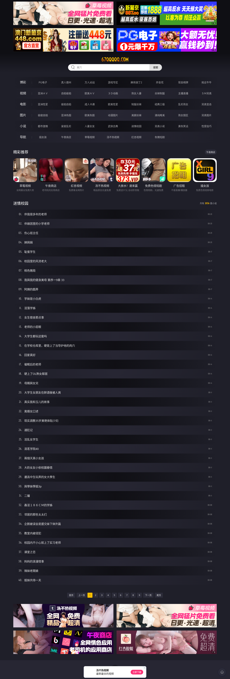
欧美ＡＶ (90, 93)
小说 (23, 126)
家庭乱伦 (66, 126)
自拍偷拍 (66, 93)
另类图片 (207, 115)
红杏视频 (136, 137)
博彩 (23, 82)
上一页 (81, 595)
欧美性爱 (113, 104)
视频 (23, 93)
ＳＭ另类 (207, 93)
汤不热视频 (113, 137)
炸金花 (160, 82)
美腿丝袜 (136, 115)
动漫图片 (113, 115)
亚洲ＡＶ (43, 93)
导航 (23, 137)
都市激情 (43, 126)
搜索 (155, 67)
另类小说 (160, 126)
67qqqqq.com (115, 59)
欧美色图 (90, 115)
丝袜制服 (160, 93)
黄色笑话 (183, 126)
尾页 (159, 595)
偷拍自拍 (66, 104)
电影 (23, 104)
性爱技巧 (207, 126)
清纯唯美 (160, 115)
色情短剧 (160, 137)
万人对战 (90, 82)
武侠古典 (113, 126)
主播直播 (183, 93)
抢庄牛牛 (207, 82)
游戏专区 (113, 82)
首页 (71, 595)
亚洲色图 (66, 115)
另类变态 (207, 104)
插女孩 (43, 137)
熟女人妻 (136, 93)
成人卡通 (90, 104)
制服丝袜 (136, 104)
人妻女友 (90, 126)
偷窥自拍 (43, 115)
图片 (23, 115)
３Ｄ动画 (113, 93)
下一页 (148, 595)
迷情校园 (136, 126)
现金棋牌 (183, 82)
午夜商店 (66, 137)
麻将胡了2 (136, 82)
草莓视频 (90, 137)
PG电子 (43, 82)
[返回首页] (222, 672)
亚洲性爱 (43, 104)
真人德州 (66, 82)
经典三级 (160, 104)
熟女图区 (183, 115)
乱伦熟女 (183, 104)
